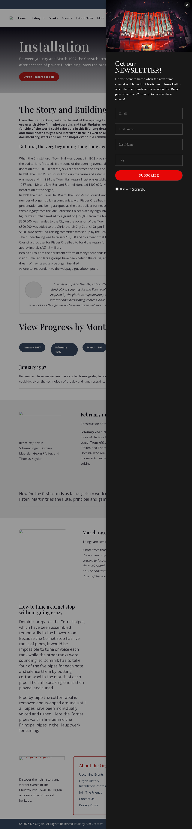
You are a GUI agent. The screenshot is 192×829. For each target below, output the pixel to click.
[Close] (187, 5)
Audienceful (138, 189)
